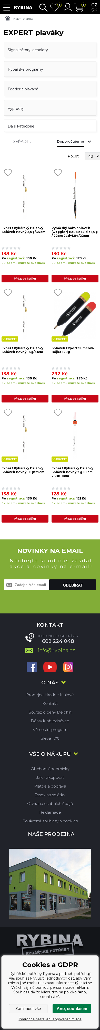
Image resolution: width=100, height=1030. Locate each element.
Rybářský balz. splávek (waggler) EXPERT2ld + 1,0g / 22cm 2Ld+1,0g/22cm (75, 231)
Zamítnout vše (28, 1008)
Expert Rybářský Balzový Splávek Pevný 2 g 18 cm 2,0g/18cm (72, 471)
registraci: (16, 258)
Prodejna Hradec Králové (50, 694)
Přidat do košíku (25, 278)
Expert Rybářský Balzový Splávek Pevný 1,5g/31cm (22, 350)
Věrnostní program (50, 729)
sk (94, 10)
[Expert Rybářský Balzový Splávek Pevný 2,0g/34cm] (25, 195)
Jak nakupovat (50, 777)
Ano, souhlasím (72, 1008)
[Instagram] (68, 667)
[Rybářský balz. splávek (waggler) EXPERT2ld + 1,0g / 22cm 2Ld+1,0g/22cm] (75, 195)
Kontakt (50, 703)
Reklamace (50, 812)
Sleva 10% (50, 738)
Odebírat (73, 585)
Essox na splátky (50, 794)
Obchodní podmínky (50, 768)
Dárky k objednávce (50, 720)
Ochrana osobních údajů (50, 803)
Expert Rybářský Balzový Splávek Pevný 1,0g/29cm (23, 470)
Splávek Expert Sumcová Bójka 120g (73, 350)
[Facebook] (32, 667)
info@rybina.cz (56, 650)
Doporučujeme (70, 141)
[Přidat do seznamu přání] (8, 173)
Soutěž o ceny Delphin (50, 712)
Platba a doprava (50, 786)
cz (94, 4)
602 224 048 (58, 641)
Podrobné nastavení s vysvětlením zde (50, 1019)
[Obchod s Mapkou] (50, 884)
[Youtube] (50, 667)
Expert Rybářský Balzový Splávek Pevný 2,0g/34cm (23, 230)
